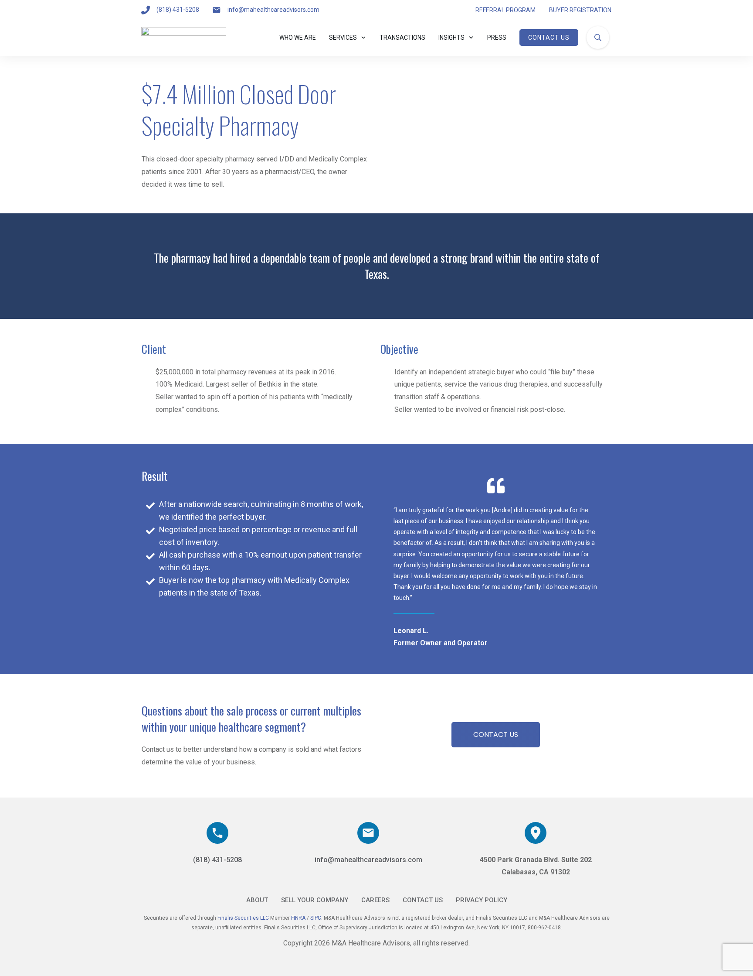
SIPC (315, 918)
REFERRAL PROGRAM (505, 10)
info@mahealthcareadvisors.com (273, 9)
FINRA (299, 918)
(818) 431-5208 (177, 9)
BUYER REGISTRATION (580, 10)
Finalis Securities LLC (243, 918)
